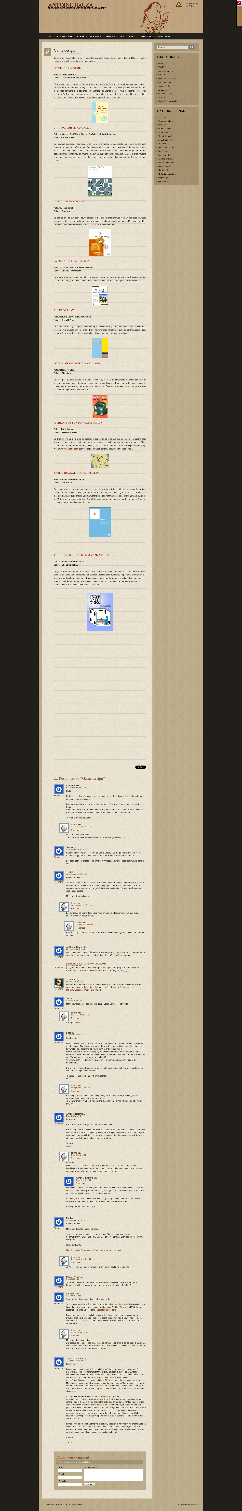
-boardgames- (64, 36)
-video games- (127, 36)
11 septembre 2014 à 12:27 (81, 1088)
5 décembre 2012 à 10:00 (76, 966)
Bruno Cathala (164, 128)
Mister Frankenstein (167, 173)
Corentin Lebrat (165, 139)
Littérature (162, 89)
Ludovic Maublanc (166, 162)
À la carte (162, 117)
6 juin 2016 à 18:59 (83, 1180)
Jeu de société (164, 78)
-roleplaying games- (89, 36)
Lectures (161, 86)
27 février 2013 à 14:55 (75, 981)
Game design (146, 36)
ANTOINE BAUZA (70, 4)
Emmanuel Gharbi (166, 147)
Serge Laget (163, 177)
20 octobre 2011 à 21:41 (75, 949)
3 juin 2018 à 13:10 (73, 1296)
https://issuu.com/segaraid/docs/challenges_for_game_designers (95, 1250)
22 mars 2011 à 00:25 (84, 925)
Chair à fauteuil (165, 135)
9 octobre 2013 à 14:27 (75, 1000)
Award (160, 63)
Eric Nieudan (164, 151)
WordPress (193, 1504)
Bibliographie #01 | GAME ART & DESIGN (85, 964)
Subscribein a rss (192, 5)
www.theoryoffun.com (68, 449)
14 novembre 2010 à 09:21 (81, 905)
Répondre (58, 795)
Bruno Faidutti (164, 132)
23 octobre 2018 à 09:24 (75, 1361)
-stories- (110, 36)
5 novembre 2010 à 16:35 (76, 788)
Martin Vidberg (165, 170)
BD (159, 67)
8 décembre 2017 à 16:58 (81, 1259)
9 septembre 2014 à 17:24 (76, 1035)
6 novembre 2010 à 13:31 (81, 827)
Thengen (71, 979)
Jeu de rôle (162, 74)
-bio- (50, 36)
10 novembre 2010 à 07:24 (76, 849)
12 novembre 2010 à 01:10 (76, 874)
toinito (74, 824)
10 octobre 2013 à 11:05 (80, 1015)
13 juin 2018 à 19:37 (79, 1332)
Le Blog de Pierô (165, 158)
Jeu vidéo (162, 82)
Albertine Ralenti (165, 120)
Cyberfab (162, 143)
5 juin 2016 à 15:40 (73, 1116)
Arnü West (162, 124)
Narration (163, 36)
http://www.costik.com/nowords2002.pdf (83, 990)
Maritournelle (164, 166)
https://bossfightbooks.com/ (104, 1310)
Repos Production (166, 101)
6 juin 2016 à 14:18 (78, 1155)
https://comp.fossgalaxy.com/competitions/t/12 (87, 1380)
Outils (160, 97)
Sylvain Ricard (164, 181)
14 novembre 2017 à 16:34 (76, 1220)
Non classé (162, 93)
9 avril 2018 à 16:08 (73, 1279)
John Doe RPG (164, 154)
